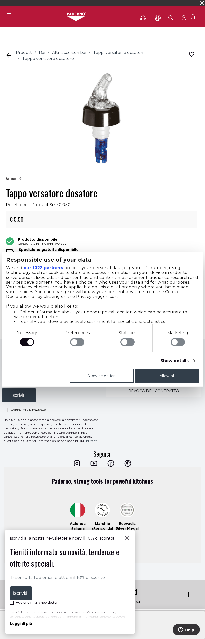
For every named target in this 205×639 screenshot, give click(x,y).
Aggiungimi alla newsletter (28, 409)
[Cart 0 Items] (193, 18)
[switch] (77, 342)
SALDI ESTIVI (60, 3)
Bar (42, 52)
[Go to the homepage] (76, 17)
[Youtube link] (94, 463)
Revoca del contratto (153, 390)
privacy (91, 441)
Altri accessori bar (69, 52)
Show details (174, 360)
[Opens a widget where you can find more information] (186, 630)
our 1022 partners (44, 267)
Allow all (167, 376)
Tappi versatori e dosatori (118, 52)
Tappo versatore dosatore (48, 58)
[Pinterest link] (128, 463)
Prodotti (24, 52)
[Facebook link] (111, 463)
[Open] (171, 18)
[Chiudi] (127, 538)
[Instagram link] (77, 463)
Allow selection (102, 376)
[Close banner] (202, 3)
